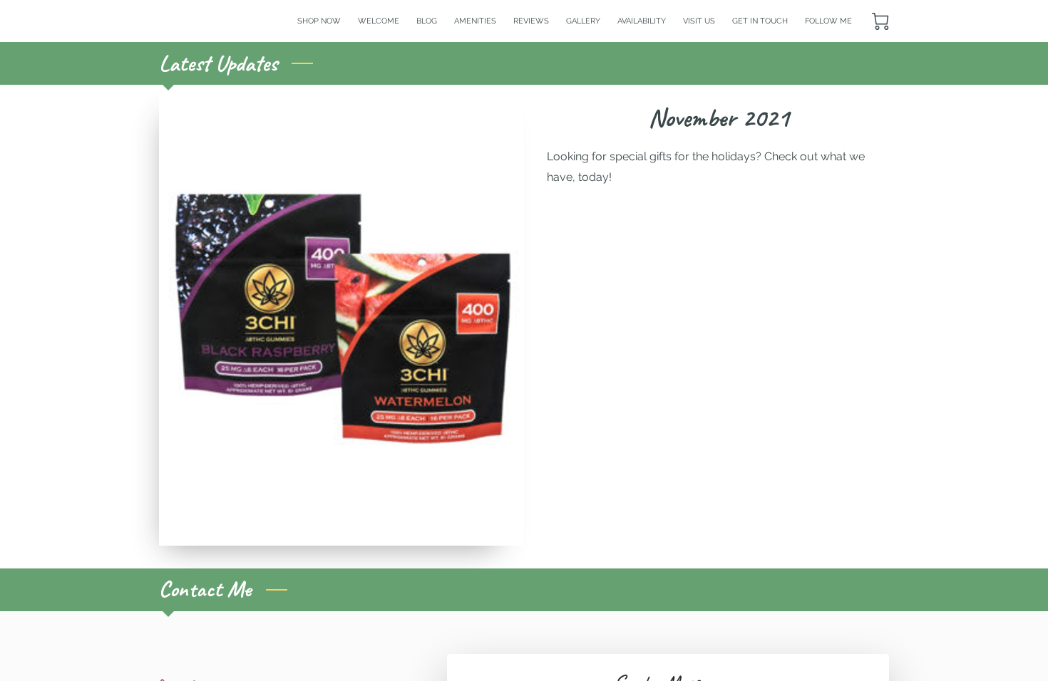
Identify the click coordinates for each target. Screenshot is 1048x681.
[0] (880, 21)
